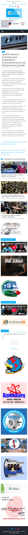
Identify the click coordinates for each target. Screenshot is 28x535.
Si (3, 337)
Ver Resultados (14, 348)
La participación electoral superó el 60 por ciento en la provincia (13, 143)
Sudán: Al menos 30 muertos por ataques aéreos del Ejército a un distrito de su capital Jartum (13, 152)
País (3, 51)
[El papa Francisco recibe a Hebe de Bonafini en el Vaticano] (14, 162)
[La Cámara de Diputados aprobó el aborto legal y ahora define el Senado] (14, 182)
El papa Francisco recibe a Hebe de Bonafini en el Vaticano (12, 175)
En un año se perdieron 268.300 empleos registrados (11, 216)
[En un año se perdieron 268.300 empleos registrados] (14, 202)
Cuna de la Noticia (17, 67)
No (3, 339)
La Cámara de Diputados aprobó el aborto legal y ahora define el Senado (13, 196)
